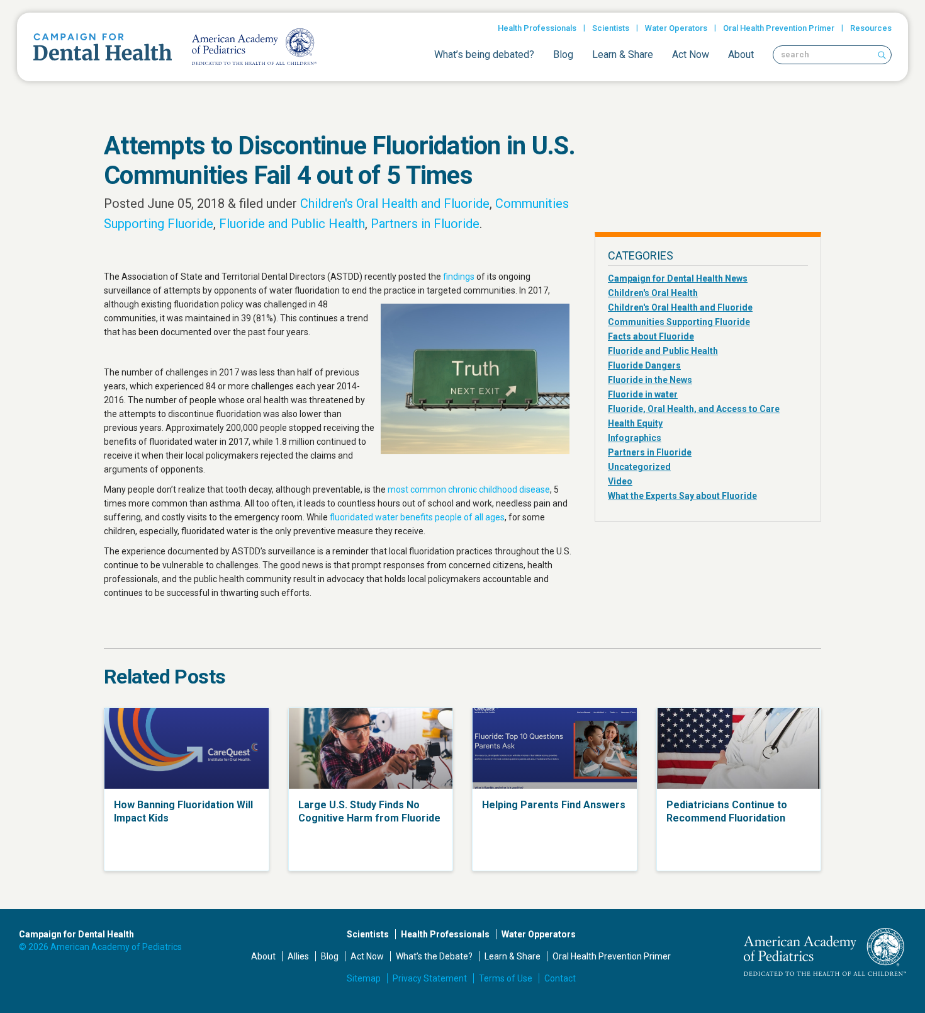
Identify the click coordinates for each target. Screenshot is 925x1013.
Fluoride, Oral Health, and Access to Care (694, 409)
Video (620, 481)
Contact (560, 978)
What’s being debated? (484, 54)
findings (458, 277)
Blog (563, 54)
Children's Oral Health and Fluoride (395, 203)
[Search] (881, 55)
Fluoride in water (643, 394)
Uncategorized (639, 467)
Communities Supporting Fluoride (679, 322)
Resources (871, 28)
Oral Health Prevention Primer (778, 28)
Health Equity (635, 423)
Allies (298, 956)
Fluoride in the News (650, 380)
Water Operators (676, 28)
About (741, 54)
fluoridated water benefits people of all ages (417, 517)
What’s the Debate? (434, 956)
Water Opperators (539, 934)
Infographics (634, 438)
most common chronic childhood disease (469, 489)
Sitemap (364, 978)
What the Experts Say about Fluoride (682, 496)
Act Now (690, 54)
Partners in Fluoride (425, 223)
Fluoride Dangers (644, 365)
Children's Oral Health (653, 293)
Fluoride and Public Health (292, 223)
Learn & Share (622, 54)
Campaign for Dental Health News (678, 278)
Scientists (610, 28)
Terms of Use (505, 978)
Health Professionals (537, 28)
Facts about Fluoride (651, 336)
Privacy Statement (430, 978)
